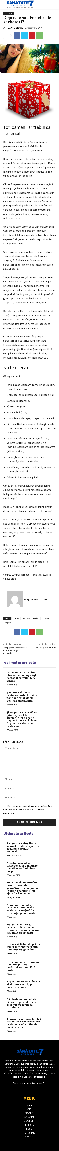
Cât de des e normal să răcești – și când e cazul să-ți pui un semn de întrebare (22, 1003)
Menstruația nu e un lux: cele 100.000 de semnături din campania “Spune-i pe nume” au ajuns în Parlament (23, 888)
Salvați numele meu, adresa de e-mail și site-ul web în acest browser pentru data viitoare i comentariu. (27, 809)
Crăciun (16, 618)
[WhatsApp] (39, 35)
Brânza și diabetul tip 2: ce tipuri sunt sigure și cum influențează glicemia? (24, 947)
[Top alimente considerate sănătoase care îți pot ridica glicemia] (49, 986)
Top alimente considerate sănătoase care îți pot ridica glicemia (23, 984)
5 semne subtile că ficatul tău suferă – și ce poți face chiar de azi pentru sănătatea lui (22, 696)
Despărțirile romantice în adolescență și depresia (15, 651)
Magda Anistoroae (14, 27)
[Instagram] (32, 1089)
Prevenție (8, 14)
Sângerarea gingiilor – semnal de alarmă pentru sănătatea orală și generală (23, 847)
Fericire (36, 618)
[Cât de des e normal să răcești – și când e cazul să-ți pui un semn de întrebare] (49, 1004)
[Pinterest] (32, 35)
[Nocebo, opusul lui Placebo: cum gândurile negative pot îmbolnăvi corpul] (49, 867)
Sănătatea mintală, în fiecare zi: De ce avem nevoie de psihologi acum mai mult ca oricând (23, 929)
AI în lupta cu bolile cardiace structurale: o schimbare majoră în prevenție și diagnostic (21, 909)
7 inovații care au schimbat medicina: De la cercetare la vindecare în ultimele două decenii (24, 1023)
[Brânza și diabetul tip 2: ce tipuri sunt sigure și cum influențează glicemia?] (49, 948)
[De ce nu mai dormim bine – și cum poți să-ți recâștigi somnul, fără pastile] (46, 677)
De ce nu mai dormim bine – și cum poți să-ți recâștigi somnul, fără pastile (21, 676)
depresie (26, 618)
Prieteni (46, 618)
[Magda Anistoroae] (15, 599)
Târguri (7, 622)
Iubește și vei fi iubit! (45, 648)
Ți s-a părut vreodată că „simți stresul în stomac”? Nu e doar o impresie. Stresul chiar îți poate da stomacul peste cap (22, 719)
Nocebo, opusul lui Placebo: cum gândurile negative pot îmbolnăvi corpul (22, 867)
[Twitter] (24, 35)
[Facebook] (17, 35)
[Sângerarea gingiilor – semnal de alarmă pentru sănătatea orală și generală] (49, 848)
